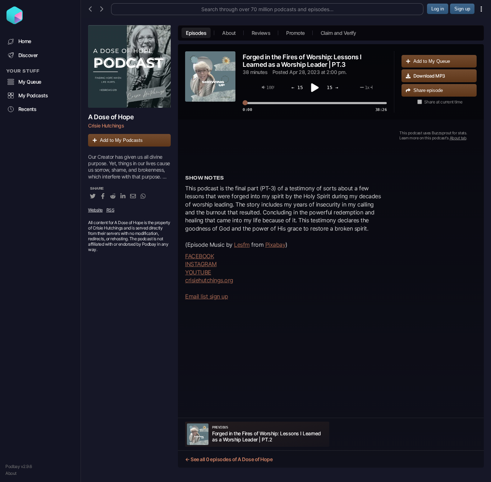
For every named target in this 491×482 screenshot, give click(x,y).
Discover (28, 55)
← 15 (297, 87)
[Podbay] (14, 22)
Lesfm (242, 244)
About (11, 473)
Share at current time (443, 102)
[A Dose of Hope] (129, 66)
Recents (27, 109)
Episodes (196, 33)
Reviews (261, 33)
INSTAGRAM (201, 264)
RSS (110, 210)
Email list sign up (206, 296)
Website (95, 210)
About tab (458, 137)
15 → (332, 87)
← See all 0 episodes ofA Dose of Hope (228, 459)
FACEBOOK (199, 256)
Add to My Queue (431, 61)
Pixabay (275, 244)
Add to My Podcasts (121, 140)
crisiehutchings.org (209, 280)
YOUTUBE (198, 272)
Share (428, 90)
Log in (437, 8)
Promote (295, 33)
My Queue (29, 82)
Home (24, 41)
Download (429, 76)
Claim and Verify (338, 33)
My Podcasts (33, 95)
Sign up (462, 8)
